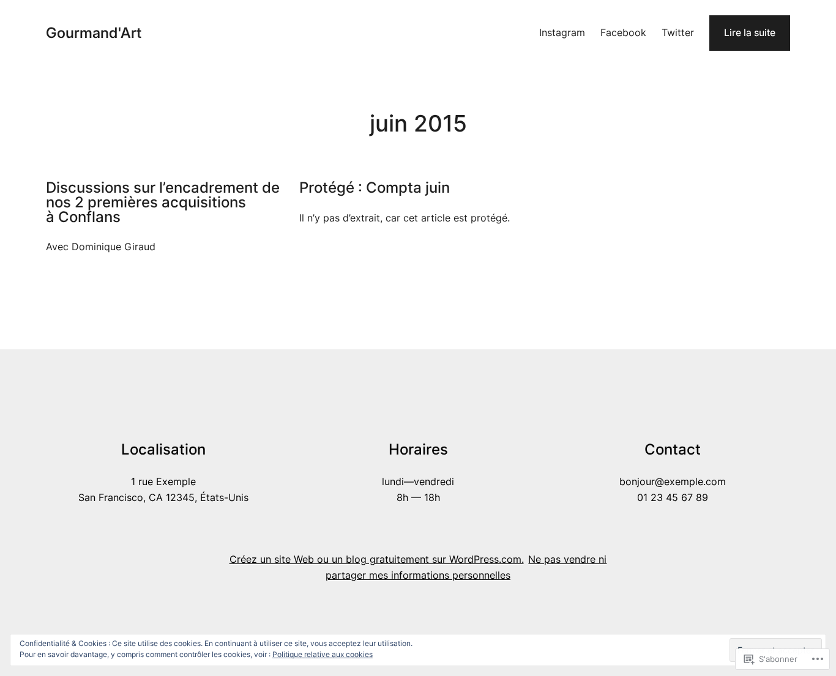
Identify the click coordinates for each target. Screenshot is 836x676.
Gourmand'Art (93, 33)
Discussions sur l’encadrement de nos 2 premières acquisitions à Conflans (163, 202)
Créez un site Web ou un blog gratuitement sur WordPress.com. (377, 559)
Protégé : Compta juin (374, 187)
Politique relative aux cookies (322, 654)
